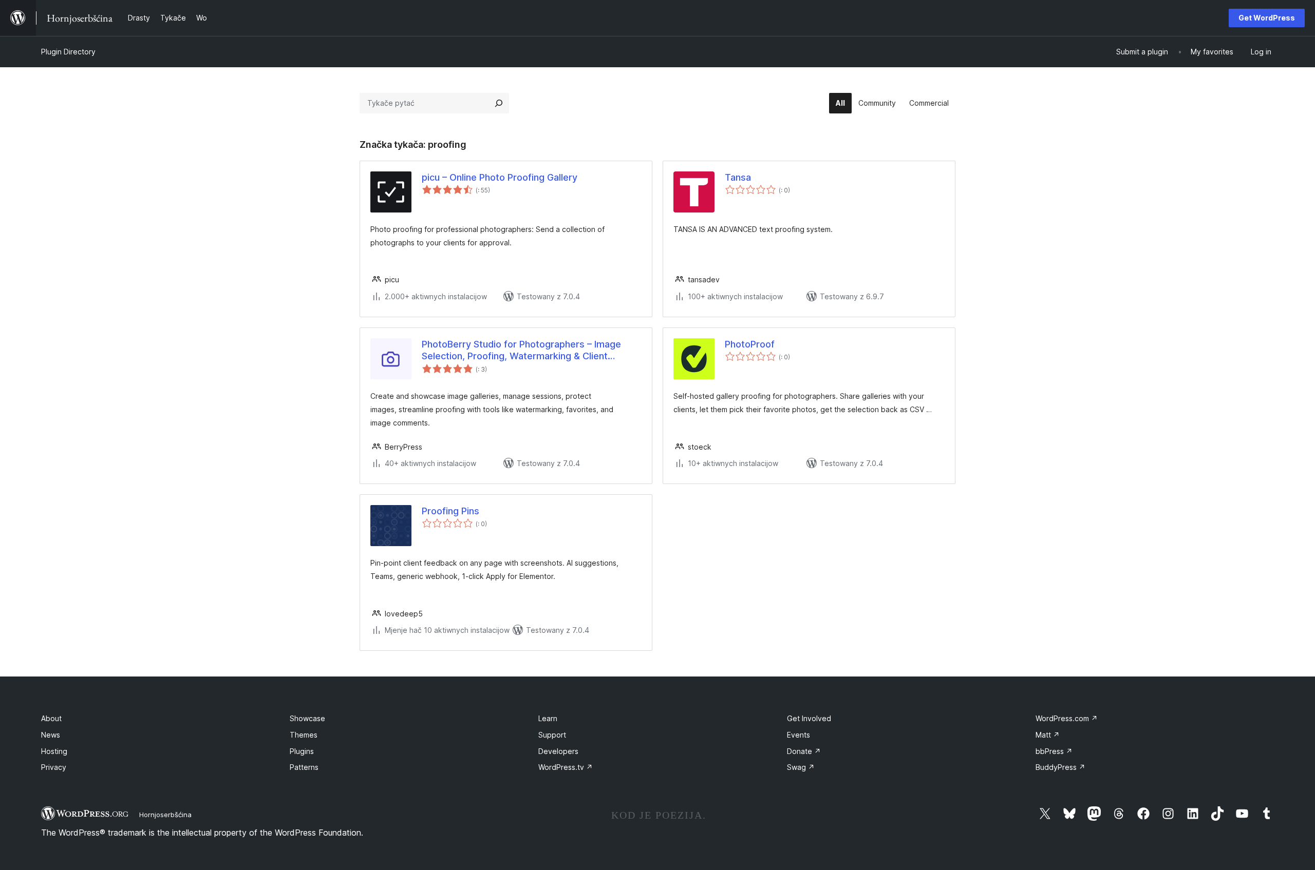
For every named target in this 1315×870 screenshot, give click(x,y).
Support (552, 734)
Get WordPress (1266, 17)
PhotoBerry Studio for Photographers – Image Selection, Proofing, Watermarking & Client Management (521, 350)
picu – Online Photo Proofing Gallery (499, 177)
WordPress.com (1067, 718)
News (50, 734)
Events (798, 734)
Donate (804, 751)
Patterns (304, 767)
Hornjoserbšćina (165, 814)
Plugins (302, 751)
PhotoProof (750, 344)
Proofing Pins (450, 511)
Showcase (307, 718)
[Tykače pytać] (499, 103)
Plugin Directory (68, 51)
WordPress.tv (565, 767)
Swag (801, 767)
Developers (558, 751)
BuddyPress (1060, 767)
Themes (303, 734)
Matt (1048, 734)
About (51, 718)
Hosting (54, 751)
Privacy (53, 767)
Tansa (738, 177)
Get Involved (809, 718)
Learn (547, 718)
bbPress (1054, 751)
